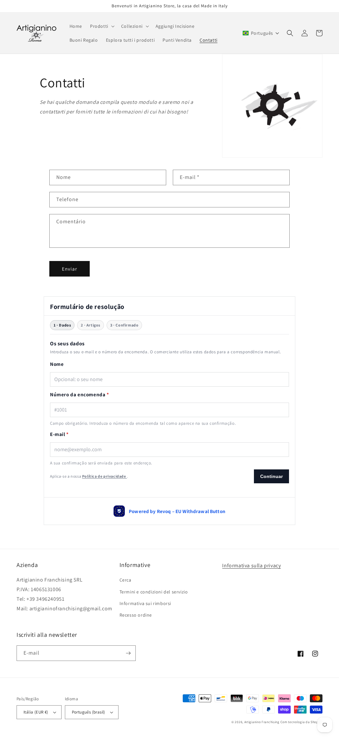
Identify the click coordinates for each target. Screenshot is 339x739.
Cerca (125, 580)
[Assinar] (128, 653)
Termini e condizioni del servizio (154, 592)
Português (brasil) (88, 712)
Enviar (69, 269)
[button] (101, 26)
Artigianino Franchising (261, 722)
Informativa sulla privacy (251, 565)
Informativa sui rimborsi (145, 603)
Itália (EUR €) (36, 712)
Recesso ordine (136, 615)
